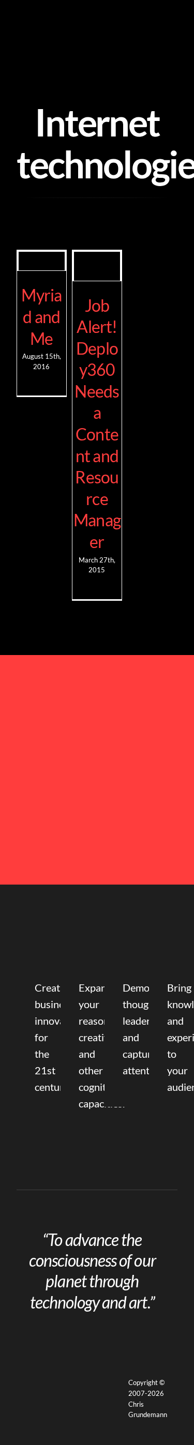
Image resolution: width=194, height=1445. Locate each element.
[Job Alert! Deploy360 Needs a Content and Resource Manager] (97, 266)
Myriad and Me (41, 316)
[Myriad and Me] (42, 261)
